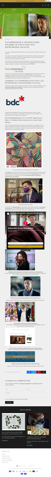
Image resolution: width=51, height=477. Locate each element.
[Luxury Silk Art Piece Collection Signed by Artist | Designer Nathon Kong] (23, 190)
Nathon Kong (29, 73)
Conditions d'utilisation (6, 458)
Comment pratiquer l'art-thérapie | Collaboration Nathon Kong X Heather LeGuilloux (25, 348)
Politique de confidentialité (25, 383)
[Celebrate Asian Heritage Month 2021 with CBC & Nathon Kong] (20, 356)
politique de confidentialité (7, 460)
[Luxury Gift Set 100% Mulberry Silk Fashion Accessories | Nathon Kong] (23, 149)
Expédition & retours (6, 456)
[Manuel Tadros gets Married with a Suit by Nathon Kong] (20, 311)
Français (31, 465)
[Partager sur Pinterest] (38, 372)
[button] (48, 0)
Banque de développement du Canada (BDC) (13, 87)
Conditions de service (37, 383)
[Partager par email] (43, 372)
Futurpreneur (31, 62)
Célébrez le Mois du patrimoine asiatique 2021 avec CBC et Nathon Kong (25, 363)
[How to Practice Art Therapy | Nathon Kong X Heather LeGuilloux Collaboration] (20, 337)
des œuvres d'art (35, 173)
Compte (3, 454)
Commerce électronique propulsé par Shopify (30, 468)
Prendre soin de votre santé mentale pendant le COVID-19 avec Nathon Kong (25, 297)
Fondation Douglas (16, 207)
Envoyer (9, 402)
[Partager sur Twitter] (34, 372)
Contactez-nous (5, 462)
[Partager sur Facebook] (29, 372)
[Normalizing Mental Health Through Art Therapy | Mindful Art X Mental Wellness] (20, 259)
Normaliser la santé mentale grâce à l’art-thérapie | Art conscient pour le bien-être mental (25, 271)
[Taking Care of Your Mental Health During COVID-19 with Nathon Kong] (25, 286)
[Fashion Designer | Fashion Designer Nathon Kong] (15, 68)
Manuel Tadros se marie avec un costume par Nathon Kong (25, 323)
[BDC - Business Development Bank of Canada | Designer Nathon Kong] (15, 100)
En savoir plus (4, 440)
